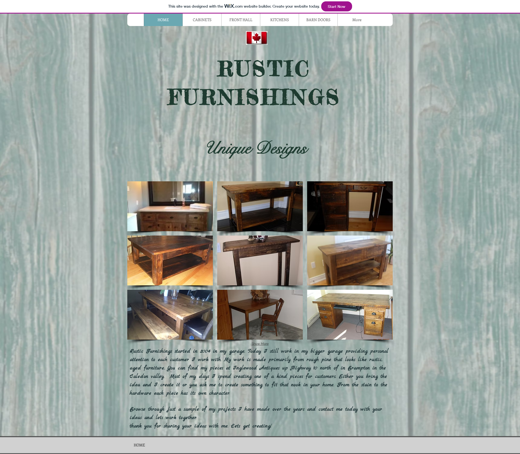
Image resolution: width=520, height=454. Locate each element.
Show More (260, 344)
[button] (170, 206)
